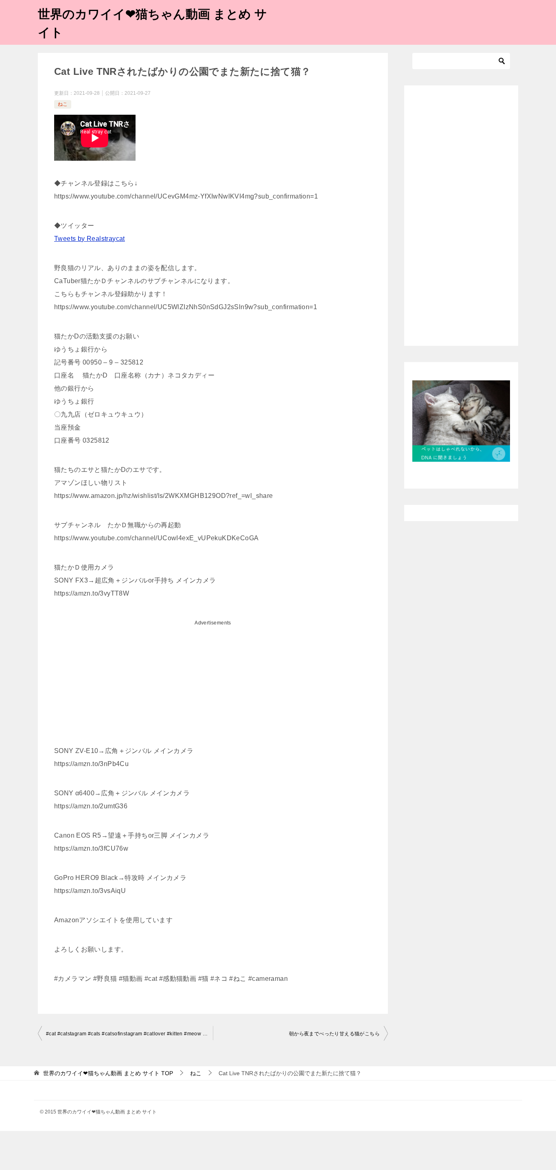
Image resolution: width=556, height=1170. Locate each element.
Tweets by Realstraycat (89, 238)
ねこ (63, 104)
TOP (108, 1073)
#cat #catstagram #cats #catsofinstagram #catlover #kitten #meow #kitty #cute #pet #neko (129, 1034)
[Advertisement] (212, 686)
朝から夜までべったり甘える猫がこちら (334, 1034)
